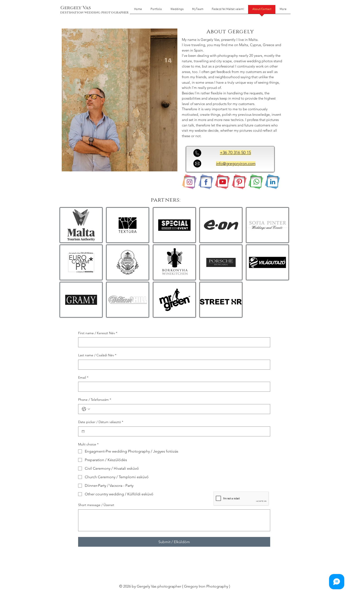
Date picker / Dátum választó (100, 422)
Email (83, 377)
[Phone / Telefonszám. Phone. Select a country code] (86, 409)
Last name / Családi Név (97, 355)
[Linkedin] (272, 181)
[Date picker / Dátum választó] (83, 431)
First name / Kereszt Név (97, 333)
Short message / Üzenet (96, 505)
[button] (93, 12)
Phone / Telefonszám (94, 399)
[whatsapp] (255, 181)
